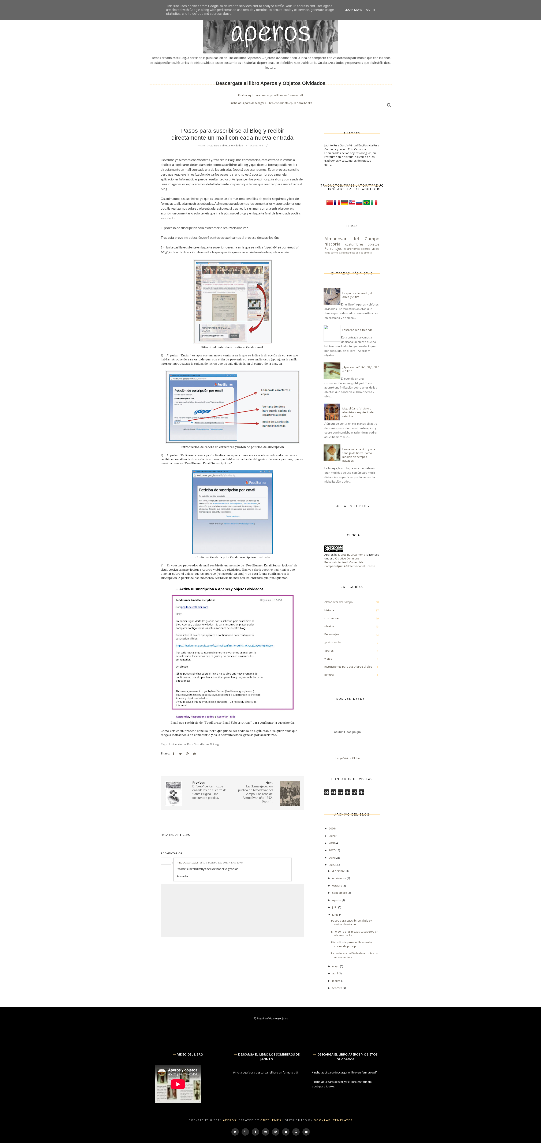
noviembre (339, 878)
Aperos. (230, 1120)
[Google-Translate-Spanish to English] (351, 205)
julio (335, 907)
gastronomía (351, 249)
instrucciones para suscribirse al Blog (194, 744)
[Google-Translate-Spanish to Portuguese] (366, 205)
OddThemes (270, 1120)
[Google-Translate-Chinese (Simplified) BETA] (329, 205)
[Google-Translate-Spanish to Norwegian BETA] (359, 205)
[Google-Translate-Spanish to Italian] (374, 205)
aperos (365, 249)
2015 (332, 865)
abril (335, 973)
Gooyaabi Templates (333, 1120)
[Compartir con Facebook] (173, 754)
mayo (336, 966)
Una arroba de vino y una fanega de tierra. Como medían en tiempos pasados (358, 455)
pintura (368, 252)
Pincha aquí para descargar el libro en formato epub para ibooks (270, 103)
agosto (337, 900)
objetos (373, 244)
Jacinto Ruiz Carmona (351, 554)
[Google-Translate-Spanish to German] (344, 205)
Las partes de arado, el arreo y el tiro (357, 295)
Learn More (353, 9)
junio (335, 915)
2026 (332, 828)
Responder (182, 876)
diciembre (339, 871)
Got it (371, 9)
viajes (375, 249)
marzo (336, 981)
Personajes (333, 248)
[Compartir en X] (180, 754)
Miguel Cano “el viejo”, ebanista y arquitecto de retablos (358, 412)
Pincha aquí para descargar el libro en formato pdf (270, 95)
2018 (332, 843)
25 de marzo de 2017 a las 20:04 (221, 862)
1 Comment (256, 145)
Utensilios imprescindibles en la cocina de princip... (351, 944)
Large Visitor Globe (348, 758)
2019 (332, 836)
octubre (337, 885)
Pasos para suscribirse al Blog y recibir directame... (351, 922)
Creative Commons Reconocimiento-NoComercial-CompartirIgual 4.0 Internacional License (349, 562)
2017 (332, 850)
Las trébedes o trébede (357, 330)
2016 (332, 857)
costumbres (354, 244)
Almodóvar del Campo (351, 238)
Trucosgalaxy (187, 862)
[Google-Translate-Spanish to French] (337, 205)
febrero (337, 988)
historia (332, 244)
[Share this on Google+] (187, 754)
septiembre (340, 893)
